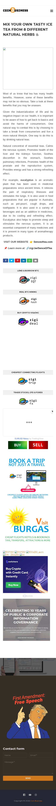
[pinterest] (39, 3)
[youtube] (25, 3)
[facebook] (18, 3)
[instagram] (32, 3)
